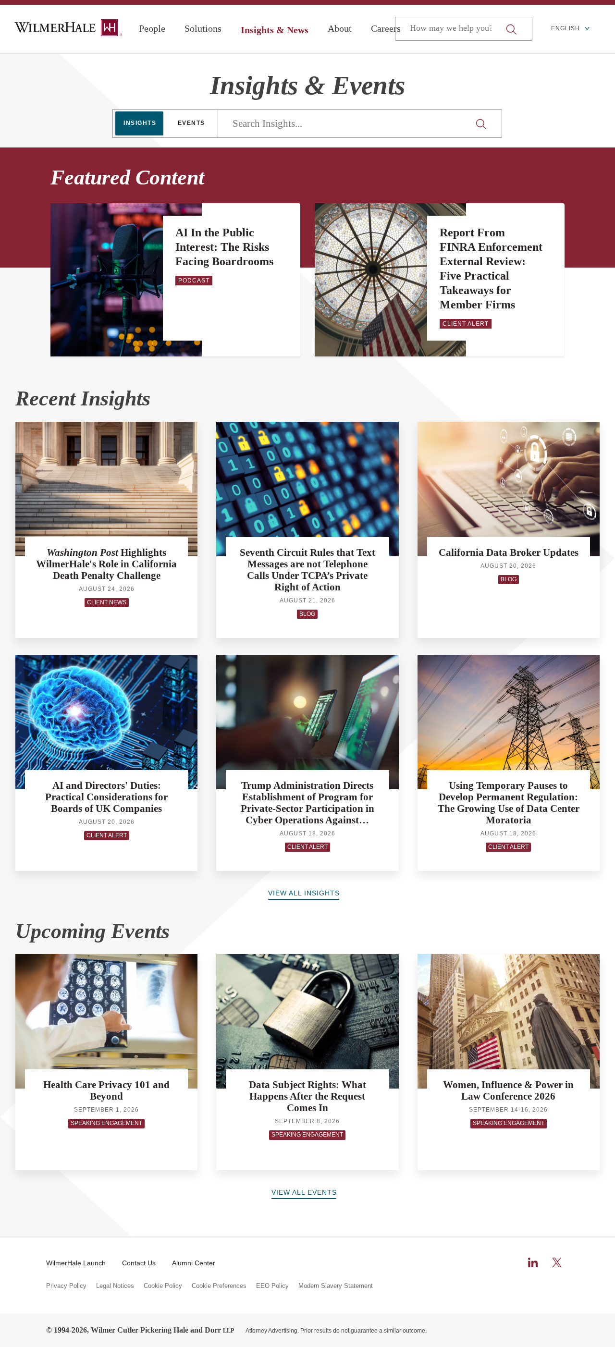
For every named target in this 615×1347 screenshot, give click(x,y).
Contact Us (139, 1263)
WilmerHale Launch (76, 1263)
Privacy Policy (66, 1286)
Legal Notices (115, 1286)
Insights (139, 123)
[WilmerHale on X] (557, 1262)
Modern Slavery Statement (335, 1286)
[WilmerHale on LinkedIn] (533, 1262)
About (340, 28)
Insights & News (274, 29)
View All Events (304, 1192)
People (152, 28)
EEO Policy (272, 1286)
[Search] (482, 124)
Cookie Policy (163, 1286)
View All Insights (304, 893)
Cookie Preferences (219, 1286)
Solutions (202, 28)
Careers (386, 28)
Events (191, 123)
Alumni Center (193, 1263)
